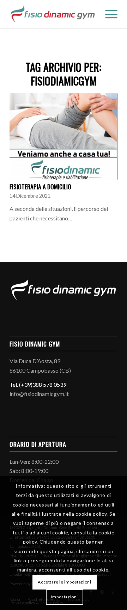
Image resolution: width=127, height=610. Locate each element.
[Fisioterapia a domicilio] (63, 136)
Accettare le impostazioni (64, 582)
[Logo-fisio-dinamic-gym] (53, 14)
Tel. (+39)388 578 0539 (38, 384)
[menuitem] (107, 14)
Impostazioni (64, 596)
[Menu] (107, 14)
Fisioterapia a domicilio (40, 186)
